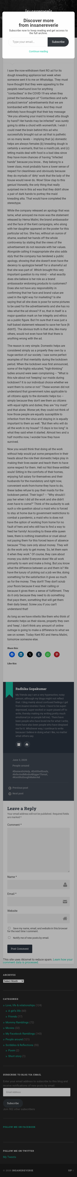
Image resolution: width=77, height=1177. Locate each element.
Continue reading (38, 51)
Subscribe (58, 42)
